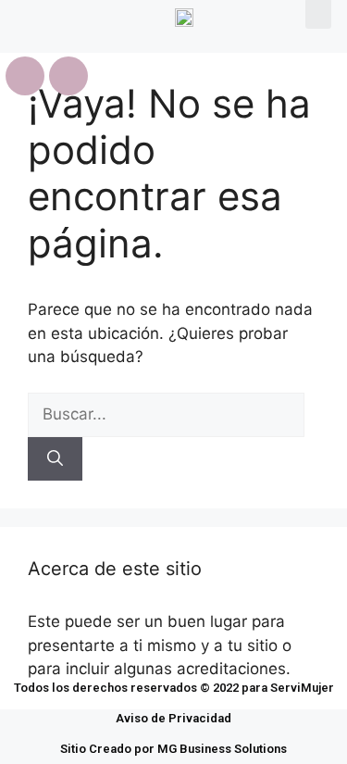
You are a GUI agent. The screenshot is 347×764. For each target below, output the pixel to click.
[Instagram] (68, 75)
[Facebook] (25, 75)
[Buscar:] (166, 414)
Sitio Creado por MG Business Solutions (173, 749)
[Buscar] (55, 459)
